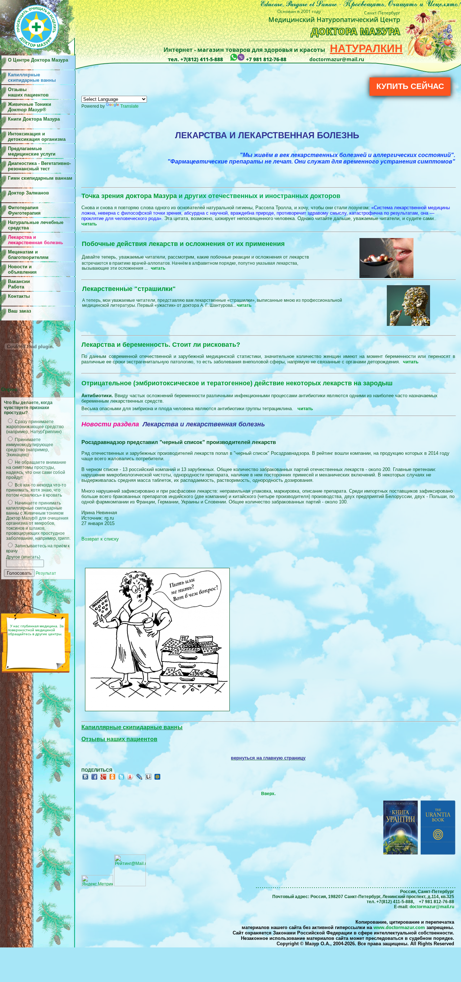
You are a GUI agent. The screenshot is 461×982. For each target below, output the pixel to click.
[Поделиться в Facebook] (94, 779)
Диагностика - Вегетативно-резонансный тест (39, 166)
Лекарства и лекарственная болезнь (35, 239)
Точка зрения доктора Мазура (210, 195)
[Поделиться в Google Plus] (103, 779)
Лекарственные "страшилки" (129, 288)
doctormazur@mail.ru (431, 906)
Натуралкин (366, 48)
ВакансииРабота (19, 284)
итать (90, 224)
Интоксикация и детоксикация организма (37, 136)
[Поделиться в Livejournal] (139, 779)
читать (411, 361)
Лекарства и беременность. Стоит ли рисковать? (160, 344)
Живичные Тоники (29, 107)
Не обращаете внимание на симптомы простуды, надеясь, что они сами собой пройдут (36, 470)
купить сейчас (410, 86)
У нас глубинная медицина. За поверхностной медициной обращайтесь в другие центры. (36, 630)
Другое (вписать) (23, 557)
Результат (46, 573)
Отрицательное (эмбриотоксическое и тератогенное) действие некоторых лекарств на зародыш (237, 383)
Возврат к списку (100, 539)
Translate (129, 106)
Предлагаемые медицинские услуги (31, 151)
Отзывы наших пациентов (28, 92)
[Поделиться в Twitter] (121, 779)
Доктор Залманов (28, 193)
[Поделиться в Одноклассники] (112, 779)
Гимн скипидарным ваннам (40, 178)
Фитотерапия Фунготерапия (24, 210)
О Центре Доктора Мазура (38, 60)
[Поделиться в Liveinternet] (148, 779)
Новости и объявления (22, 269)
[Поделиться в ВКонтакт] (85, 779)
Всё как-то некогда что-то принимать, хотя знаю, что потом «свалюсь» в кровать (36, 490)
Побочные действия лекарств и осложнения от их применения (183, 243)
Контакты (19, 296)
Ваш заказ (19, 311)
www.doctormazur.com (399, 927)
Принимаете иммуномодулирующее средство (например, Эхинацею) (29, 447)
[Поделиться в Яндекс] (130, 779)
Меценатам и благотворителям (28, 254)
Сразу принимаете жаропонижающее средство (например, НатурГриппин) (35, 426)
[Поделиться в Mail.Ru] (157, 779)
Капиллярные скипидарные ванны (132, 727)
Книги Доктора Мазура (34, 119)
